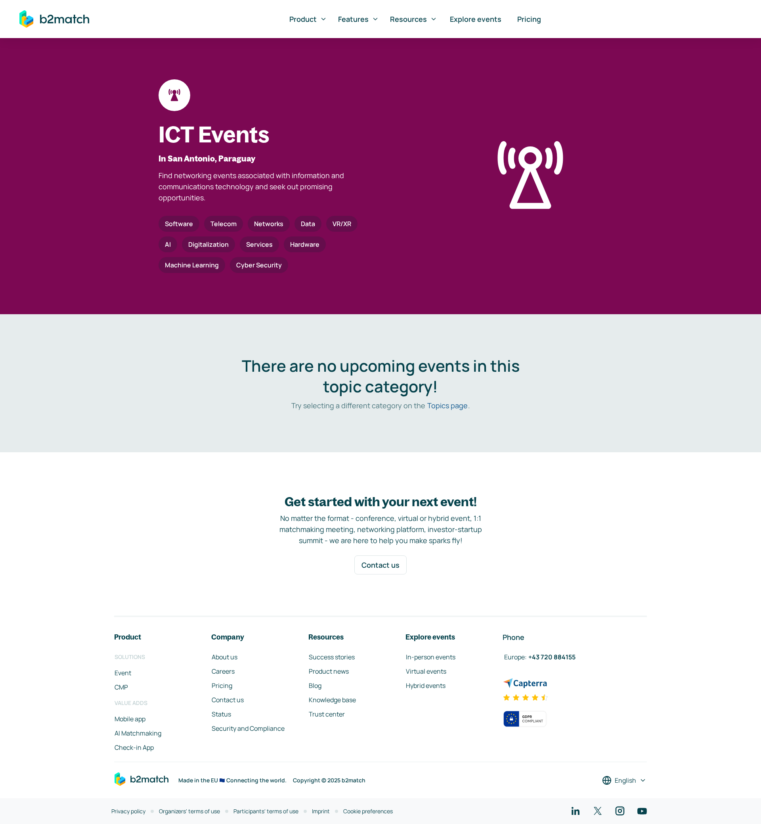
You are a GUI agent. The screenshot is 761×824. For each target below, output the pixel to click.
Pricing (529, 19)
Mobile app (130, 719)
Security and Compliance (248, 728)
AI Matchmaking (138, 733)
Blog (315, 685)
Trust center (327, 714)
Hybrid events (426, 685)
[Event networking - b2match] (54, 19)
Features (353, 19)
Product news (329, 671)
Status (221, 714)
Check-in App (134, 747)
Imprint (321, 811)
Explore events (475, 19)
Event (123, 672)
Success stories (332, 657)
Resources (408, 19)
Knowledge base (332, 699)
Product (303, 19)
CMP (121, 687)
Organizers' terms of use (189, 811)
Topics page (447, 405)
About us (224, 657)
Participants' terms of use (265, 811)
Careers (223, 671)
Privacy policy (128, 811)
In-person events (430, 657)
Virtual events (426, 671)
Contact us (380, 565)
